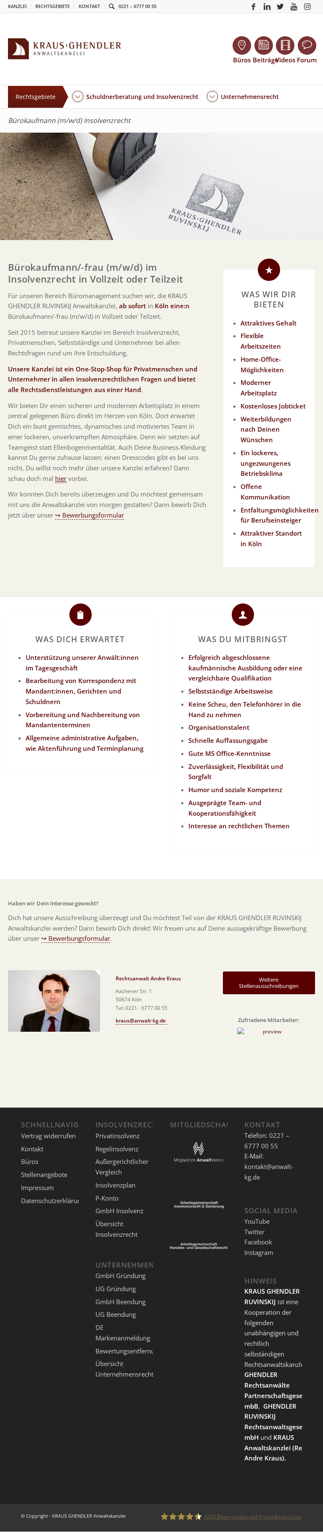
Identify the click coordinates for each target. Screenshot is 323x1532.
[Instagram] (307, 6)
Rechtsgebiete (52, 6)
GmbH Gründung (120, 1275)
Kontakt (89, 6)
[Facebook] (254, 6)
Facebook (258, 1242)
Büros (29, 1161)
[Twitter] (280, 6)
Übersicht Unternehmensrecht (124, 1368)
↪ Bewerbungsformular (89, 515)
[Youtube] (294, 6)
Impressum (37, 1187)
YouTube (257, 1221)
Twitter (254, 1232)
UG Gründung (115, 1288)
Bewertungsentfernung (128, 1351)
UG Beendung (115, 1314)
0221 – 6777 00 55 (137, 6)
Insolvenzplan (115, 1185)
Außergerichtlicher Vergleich (121, 1166)
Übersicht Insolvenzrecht (116, 1229)
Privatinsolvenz (117, 1136)
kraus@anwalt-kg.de (141, 1020)
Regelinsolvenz (116, 1149)
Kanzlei (17, 6)
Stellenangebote (44, 1174)
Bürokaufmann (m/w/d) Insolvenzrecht (69, 120)
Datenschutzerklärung (53, 1200)
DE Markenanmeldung (122, 1332)
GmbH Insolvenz (119, 1210)
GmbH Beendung (120, 1301)
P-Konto (107, 1198)
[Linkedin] (267, 6)
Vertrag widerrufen (48, 1136)
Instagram (258, 1252)
